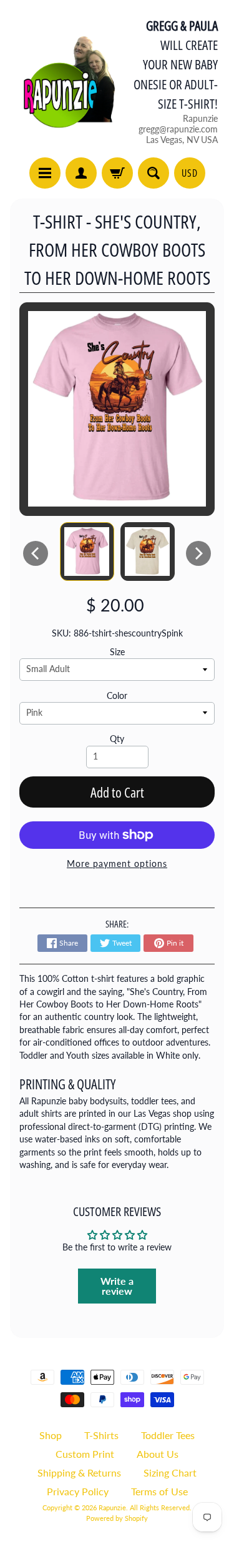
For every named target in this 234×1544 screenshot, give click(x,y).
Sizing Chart (170, 1472)
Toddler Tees (168, 1435)
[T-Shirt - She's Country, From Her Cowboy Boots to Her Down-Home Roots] (87, 551)
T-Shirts (101, 1435)
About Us (157, 1454)
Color (117, 696)
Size (117, 652)
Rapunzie (112, 1507)
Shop (50, 1435)
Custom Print (85, 1454)
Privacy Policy (78, 1491)
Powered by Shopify (117, 1518)
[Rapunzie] (63, 80)
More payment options (117, 864)
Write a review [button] (117, 1286)
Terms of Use (159, 1491)
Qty (117, 739)
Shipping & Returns (79, 1472)
